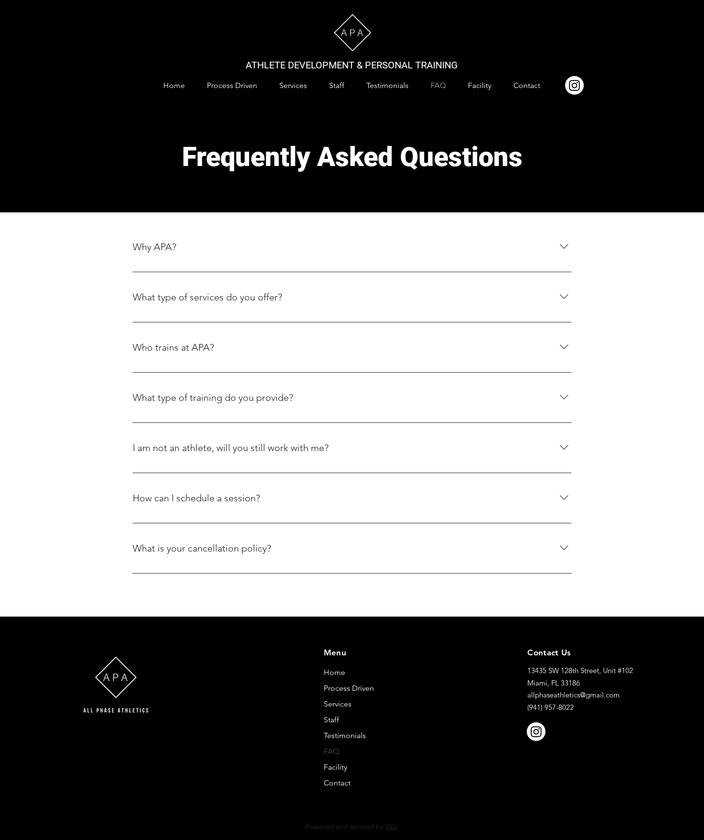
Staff (331, 719)
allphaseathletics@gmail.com (573, 694)
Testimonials (345, 735)
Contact (337, 782)
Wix (391, 826)
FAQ (331, 751)
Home (334, 672)
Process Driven (349, 688)
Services (338, 703)
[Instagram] (574, 85)
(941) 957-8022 (550, 707)
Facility (335, 767)
